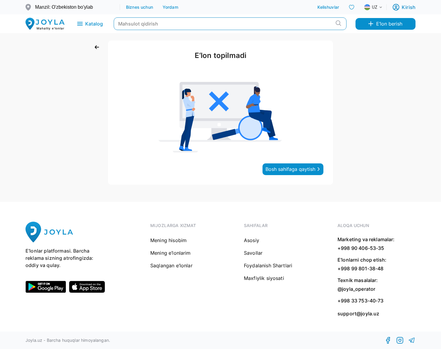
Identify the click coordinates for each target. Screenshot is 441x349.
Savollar (253, 253)
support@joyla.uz (358, 314)
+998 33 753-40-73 (361, 301)
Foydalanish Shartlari (268, 266)
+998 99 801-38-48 (361, 269)
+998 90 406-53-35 (361, 248)
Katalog (94, 24)
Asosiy (251, 240)
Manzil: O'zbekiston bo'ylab (64, 7)
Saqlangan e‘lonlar (171, 266)
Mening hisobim (168, 240)
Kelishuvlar (328, 7)
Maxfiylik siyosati (264, 278)
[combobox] (378, 7)
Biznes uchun (139, 7)
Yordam (170, 7)
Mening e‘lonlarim (170, 253)
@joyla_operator (356, 289)
